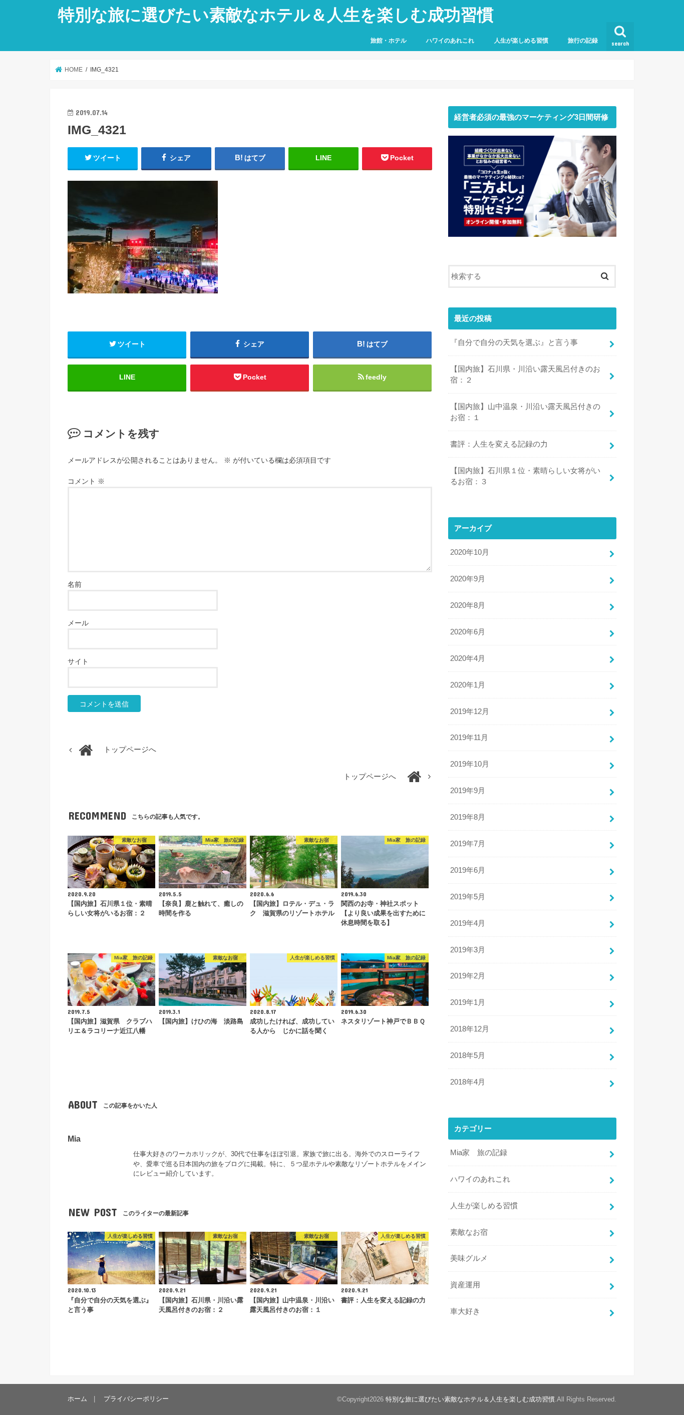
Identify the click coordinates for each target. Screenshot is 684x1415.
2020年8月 (467, 605)
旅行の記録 (583, 40)
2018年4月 (467, 1082)
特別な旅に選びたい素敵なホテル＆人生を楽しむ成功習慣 (276, 14)
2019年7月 (467, 844)
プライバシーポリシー (136, 1398)
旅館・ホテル (389, 40)
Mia (74, 1138)
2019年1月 (467, 1002)
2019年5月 (467, 897)
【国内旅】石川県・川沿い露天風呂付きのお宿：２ (525, 374)
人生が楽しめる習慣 (521, 40)
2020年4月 (467, 658)
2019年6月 (467, 870)
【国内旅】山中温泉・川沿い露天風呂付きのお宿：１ (525, 412)
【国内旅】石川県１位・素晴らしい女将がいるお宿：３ (525, 476)
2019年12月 (469, 712)
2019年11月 (469, 738)
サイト (78, 661)
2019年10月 (469, 764)
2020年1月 (467, 685)
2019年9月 (467, 791)
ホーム (77, 1398)
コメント (86, 481)
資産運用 (465, 1285)
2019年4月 (467, 923)
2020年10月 (469, 552)
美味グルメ (469, 1258)
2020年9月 (467, 579)
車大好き (465, 1311)
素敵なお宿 (469, 1232)
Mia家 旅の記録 (478, 1153)
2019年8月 (467, 817)
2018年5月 (467, 1055)
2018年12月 (469, 1029)
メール (78, 623)
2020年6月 (467, 632)
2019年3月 (467, 950)
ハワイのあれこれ (450, 40)
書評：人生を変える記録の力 (499, 444)
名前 (75, 584)
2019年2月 (467, 976)
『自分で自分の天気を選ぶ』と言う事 (514, 342)
